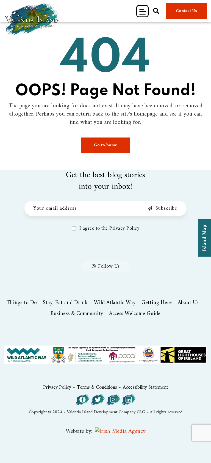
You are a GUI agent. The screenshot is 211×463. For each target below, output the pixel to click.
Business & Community (77, 314)
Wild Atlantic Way (114, 303)
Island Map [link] (205, 238)
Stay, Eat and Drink (65, 303)
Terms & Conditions (97, 387)
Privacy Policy (124, 229)
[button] (142, 11)
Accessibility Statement (145, 387)
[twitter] (98, 400)
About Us (188, 303)
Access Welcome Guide (134, 314)
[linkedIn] (128, 400)
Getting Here (156, 303)
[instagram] (113, 400)
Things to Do (22, 303)
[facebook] (82, 400)
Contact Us (186, 11)
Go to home (105, 145)
